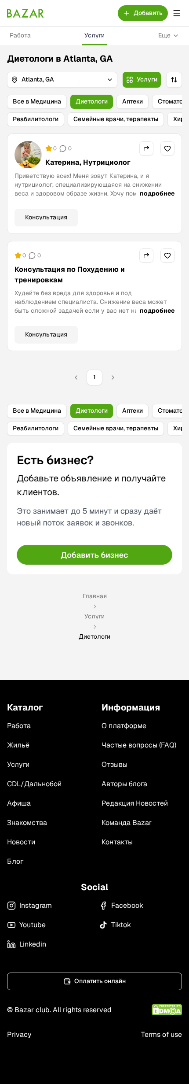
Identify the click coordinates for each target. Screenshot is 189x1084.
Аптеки (132, 101)
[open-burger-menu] (176, 13)
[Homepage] (25, 13)
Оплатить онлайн (100, 981)
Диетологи (92, 101)
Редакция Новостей (135, 803)
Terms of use (161, 1034)
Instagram (35, 905)
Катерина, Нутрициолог (88, 162)
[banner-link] (94, 508)
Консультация (46, 217)
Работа (20, 35)
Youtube (32, 924)
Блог (15, 861)
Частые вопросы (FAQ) (139, 745)
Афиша (19, 803)
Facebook (127, 905)
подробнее (157, 193)
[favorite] (167, 148)
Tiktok (121, 924)
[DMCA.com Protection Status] (167, 1009)
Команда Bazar (127, 822)
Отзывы (114, 764)
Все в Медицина (37, 101)
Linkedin (32, 944)
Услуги (94, 35)
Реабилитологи (35, 119)
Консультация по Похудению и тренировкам (70, 275)
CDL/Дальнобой (34, 783)
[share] (146, 148)
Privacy (19, 1034)
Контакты (117, 842)
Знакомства (27, 822)
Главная (95, 596)
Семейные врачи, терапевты (115, 119)
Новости (21, 842)
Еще (164, 35)
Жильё (18, 745)
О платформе (124, 725)
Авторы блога (124, 783)
